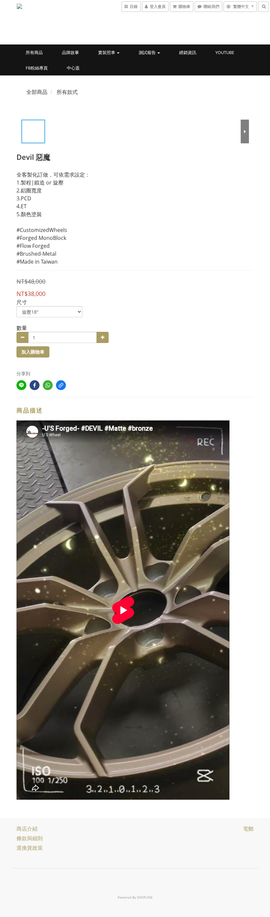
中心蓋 (73, 68)
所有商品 (34, 52)
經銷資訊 (187, 52)
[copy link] (61, 385)
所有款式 (67, 92)
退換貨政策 (29, 847)
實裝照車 (107, 52)
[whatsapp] (48, 385)
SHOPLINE (145, 897)
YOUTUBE (224, 52)
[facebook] (35, 385)
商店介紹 (27, 828)
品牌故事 (70, 52)
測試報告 (148, 52)
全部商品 (36, 92)
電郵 (248, 828)
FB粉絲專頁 (37, 68)
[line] (21, 385)
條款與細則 (29, 838)
